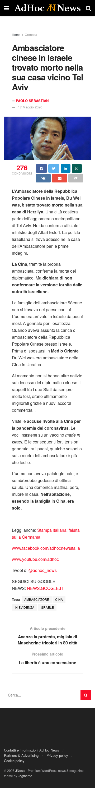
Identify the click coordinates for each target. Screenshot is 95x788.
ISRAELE (47, 607)
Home (16, 34)
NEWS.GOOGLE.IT (45, 588)
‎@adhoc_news (42, 570)
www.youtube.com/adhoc (35, 559)
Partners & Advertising (21, 755)
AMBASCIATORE (36, 599)
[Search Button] (85, 695)
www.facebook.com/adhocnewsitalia (46, 548)
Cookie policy (14, 760)
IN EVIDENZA (24, 607)
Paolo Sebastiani (33, 100)
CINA (59, 599)
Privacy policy (57, 755)
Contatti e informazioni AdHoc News (31, 750)
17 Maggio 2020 (30, 106)
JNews (20, 770)
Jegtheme (25, 775)
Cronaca (31, 34)
